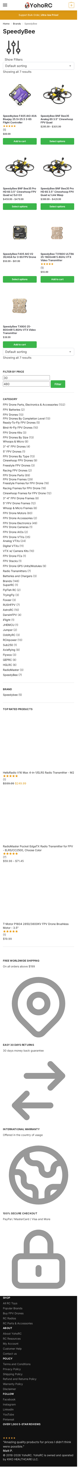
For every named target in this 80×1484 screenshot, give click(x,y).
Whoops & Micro (13, 441)
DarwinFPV (10, 614)
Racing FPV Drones (15, 470)
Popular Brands (12, 1308)
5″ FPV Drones (12, 451)
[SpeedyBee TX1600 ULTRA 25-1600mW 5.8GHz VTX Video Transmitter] (57, 232)
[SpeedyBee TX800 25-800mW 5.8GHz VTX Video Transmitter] (20, 305)
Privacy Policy (12, 1368)
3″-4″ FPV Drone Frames (18, 498)
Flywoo (7, 654)
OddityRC (9, 634)
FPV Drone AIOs (13, 532)
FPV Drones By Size (15, 437)
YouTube (8, 1414)
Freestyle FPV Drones (16, 465)
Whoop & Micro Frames (18, 508)
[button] (71, 5)
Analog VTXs (11, 540)
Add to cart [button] (20, 141)
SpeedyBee (10, 674)
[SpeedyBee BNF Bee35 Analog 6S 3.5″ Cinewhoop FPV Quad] (57, 94)
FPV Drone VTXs (13, 537)
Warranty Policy (13, 1384)
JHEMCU (8, 624)
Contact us (10, 1353)
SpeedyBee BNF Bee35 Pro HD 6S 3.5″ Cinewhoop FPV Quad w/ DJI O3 (19, 192)
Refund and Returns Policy (20, 1379)
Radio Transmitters (15, 571)
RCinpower (10, 640)
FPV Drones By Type (16, 456)
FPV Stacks (10, 561)
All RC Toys (10, 1303)
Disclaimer (9, 1389)
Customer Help (12, 1348)
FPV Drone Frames (15, 479)
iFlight (6, 619)
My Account (10, 1343)
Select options (57, 141)
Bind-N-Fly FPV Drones (17, 427)
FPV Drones (10, 414)
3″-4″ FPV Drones (14, 446)
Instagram (9, 1404)
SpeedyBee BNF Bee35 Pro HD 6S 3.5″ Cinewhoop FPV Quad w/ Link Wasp (57, 192)
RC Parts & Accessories (18, 1323)
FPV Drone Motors (14, 513)
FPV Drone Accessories (18, 518)
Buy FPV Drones (13, 1313)
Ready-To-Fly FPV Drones (19, 422)
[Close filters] (4, 956)
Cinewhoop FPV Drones (18, 460)
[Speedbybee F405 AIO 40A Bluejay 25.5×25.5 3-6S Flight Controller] (20, 94)
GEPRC (7, 659)
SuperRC (8, 584)
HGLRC (7, 664)
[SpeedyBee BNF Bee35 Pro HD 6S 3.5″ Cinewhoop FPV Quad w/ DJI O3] (20, 167)
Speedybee (10, 694)
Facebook (9, 1399)
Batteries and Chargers (17, 576)
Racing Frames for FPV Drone (21, 488)
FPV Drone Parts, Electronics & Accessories (30, 404)
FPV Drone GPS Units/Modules (22, 566)
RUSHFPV (9, 604)
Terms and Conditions (16, 1364)
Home (6, 23)
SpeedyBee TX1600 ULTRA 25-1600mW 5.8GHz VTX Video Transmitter (57, 257)
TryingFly (9, 595)
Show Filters (14, 59)
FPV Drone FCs (12, 556)
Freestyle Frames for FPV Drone (23, 483)
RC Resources (12, 1338)
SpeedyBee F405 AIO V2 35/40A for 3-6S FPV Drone (19, 255)
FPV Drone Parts (13, 475)
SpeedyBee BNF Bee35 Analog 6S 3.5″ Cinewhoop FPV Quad (57, 119)
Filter (58, 384)
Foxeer (7, 600)
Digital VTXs (11, 545)
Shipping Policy (13, 1374)
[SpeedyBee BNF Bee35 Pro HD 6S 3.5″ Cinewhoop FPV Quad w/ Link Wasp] (57, 167)
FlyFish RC (9, 590)
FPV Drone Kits (12, 432)
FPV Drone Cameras (16, 527)
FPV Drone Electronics (17, 523)
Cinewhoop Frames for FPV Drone (24, 493)
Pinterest (8, 1419)
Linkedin (8, 1409)
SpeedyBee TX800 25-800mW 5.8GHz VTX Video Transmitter (19, 330)
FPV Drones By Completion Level (24, 418)
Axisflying (9, 649)
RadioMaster (11, 669)
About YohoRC (12, 1333)
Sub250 (8, 645)
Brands (17, 23)
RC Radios (9, 1318)
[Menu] (9, 5)
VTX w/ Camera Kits (16, 551)
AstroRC (8, 609)
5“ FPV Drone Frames (16, 503)
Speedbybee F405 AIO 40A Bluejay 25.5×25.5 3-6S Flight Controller (20, 119)
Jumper (8, 629)
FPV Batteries (11, 409)
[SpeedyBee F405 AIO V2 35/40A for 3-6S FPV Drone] (20, 232)
